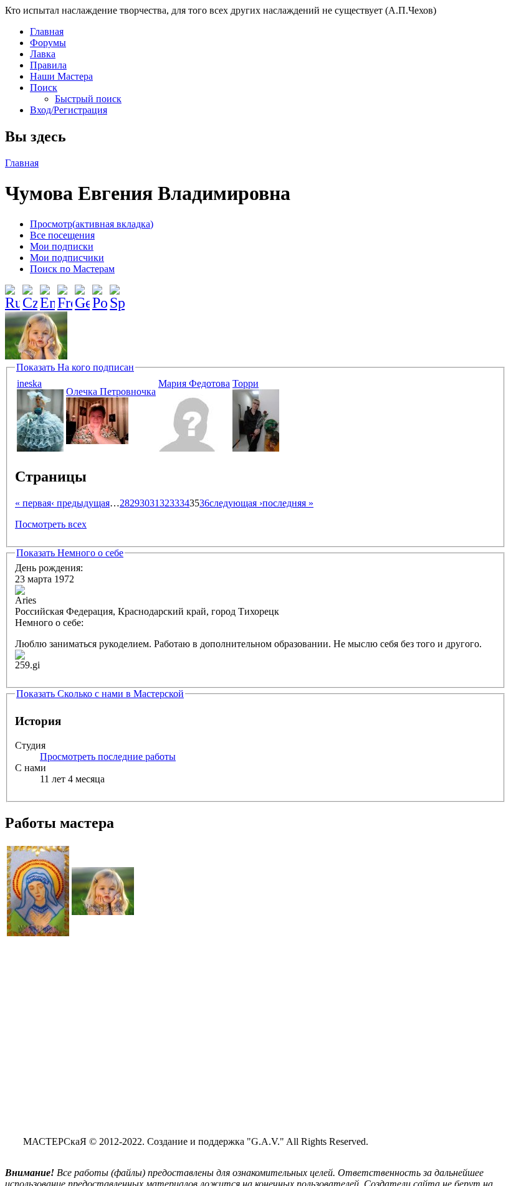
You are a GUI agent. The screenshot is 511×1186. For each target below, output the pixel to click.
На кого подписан (75, 367)
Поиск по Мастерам (72, 268)
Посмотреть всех (51, 524)
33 (174, 503)
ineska (29, 383)
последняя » (287, 503)
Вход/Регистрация (68, 110)
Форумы (48, 42)
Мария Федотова (194, 383)
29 (135, 503)
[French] (64, 292)
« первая (33, 503)
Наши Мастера (61, 76)
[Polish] (99, 292)
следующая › (235, 503)
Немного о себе (69, 553)
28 (125, 503)
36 (204, 503)
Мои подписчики (67, 257)
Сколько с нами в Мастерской (100, 693)
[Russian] (12, 292)
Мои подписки (61, 246)
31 (155, 503)
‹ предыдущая (80, 503)
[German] (82, 292)
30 (145, 503)
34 (184, 503)
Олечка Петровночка (111, 391)
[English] (47, 292)
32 (165, 503)
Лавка (42, 54)
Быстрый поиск (88, 98)
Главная (47, 31)
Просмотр (91, 224)
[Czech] (29, 292)
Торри (245, 383)
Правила (48, 65)
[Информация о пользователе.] (40, 448)
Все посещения (62, 235)
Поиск (43, 87)
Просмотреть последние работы (108, 756)
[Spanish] (117, 292)
